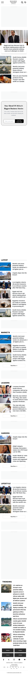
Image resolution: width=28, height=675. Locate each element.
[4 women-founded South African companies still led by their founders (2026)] (14, 389)
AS (7, 667)
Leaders (20, 650)
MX (23, 667)
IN (18, 667)
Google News (19, 660)
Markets (7, 650)
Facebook (3, 660)
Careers (7, 655)
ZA (16, 668)
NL (11, 668)
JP (20, 667)
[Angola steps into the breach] (14, 276)
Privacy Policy (14, 664)
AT (10, 667)
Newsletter (25, 660)
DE (13, 667)
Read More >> (14, 365)
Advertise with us (9, 662)
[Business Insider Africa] (14, 2)
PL (14, 668)
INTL (4, 667)
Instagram (14, 659)
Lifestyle (20, 655)
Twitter (9, 660)
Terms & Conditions (18, 662)
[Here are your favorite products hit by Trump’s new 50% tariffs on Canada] (14, 79)
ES (15, 667)
